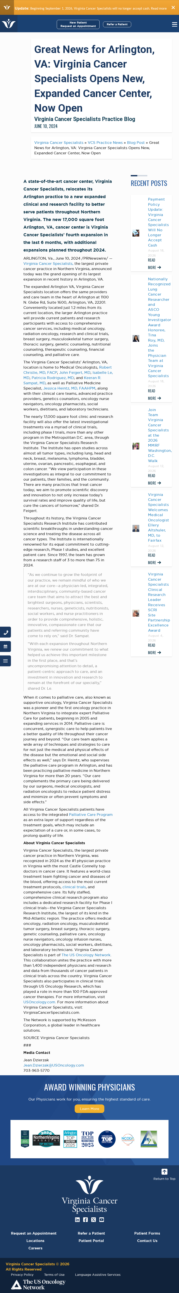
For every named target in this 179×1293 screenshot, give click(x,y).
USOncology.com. (39, 1002)
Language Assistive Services (97, 1275)
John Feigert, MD (74, 372)
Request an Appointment (34, 1233)
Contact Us (147, 1240)
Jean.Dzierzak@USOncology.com (53, 1065)
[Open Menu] (5, 660)
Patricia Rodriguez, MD (53, 377)
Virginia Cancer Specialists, (48, 263)
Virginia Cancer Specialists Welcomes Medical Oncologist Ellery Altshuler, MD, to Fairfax (158, 517)
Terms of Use (54, 1275)
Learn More (89, 1108)
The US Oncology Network (86, 955)
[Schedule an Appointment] (5, 646)
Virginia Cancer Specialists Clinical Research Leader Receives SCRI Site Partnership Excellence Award (159, 602)
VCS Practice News (105, 142)
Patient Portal (91, 1240)
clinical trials (74, 887)
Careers (35, 1248)
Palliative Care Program (91, 814)
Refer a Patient (117, 24)
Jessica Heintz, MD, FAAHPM (69, 388)
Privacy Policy (22, 1275)
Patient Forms (147, 1233)
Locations (35, 1240)
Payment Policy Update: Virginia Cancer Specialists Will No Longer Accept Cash (158, 222)
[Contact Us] (5, 632)
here (154, 8)
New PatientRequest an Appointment (78, 24)
